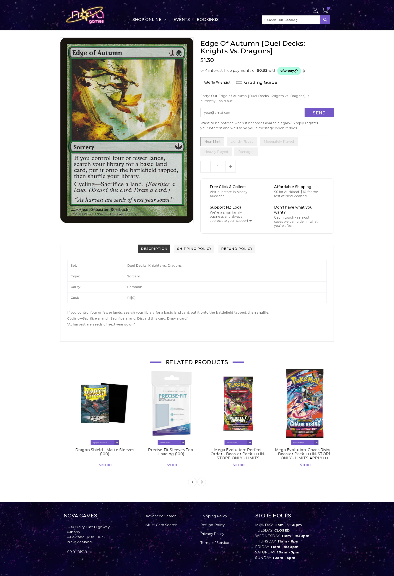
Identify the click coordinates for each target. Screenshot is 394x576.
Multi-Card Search (161, 525)
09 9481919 (77, 552)
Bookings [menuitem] (208, 20)
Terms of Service (214, 542)
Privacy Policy (212, 534)
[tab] (154, 249)
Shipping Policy (213, 516)
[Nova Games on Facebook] (65, 562)
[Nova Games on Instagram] (68, 562)
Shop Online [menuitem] (147, 20)
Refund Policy (212, 525)
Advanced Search (161, 516)
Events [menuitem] (182, 20)
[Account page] (315, 10)
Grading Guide (260, 82)
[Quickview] (71, 466)
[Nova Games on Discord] (72, 562)
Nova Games (80, 516)
